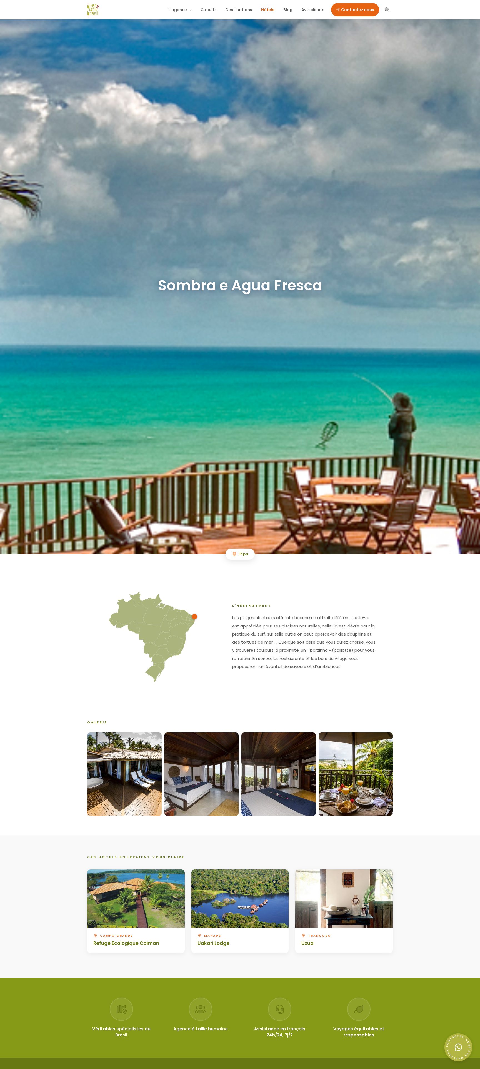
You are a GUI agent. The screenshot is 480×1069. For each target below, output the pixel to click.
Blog (287, 10)
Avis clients (312, 10)
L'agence (177, 10)
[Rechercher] (387, 9)
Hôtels (267, 10)
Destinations (239, 10)
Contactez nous (357, 10)
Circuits (209, 10)
